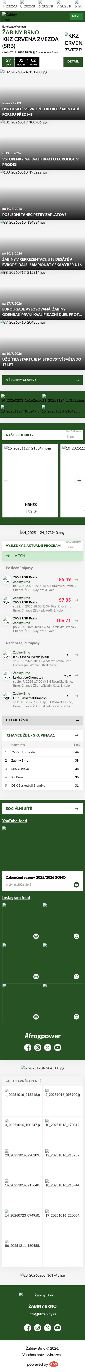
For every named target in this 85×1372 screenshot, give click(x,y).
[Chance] (22, 398)
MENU (76, 16)
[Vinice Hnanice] (42, 532)
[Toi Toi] (22, 1132)
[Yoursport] (63, 409)
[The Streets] (63, 398)
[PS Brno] (63, 1132)
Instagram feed (16, 898)
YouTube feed (14, 821)
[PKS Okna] (63, 1162)
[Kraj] (63, 1192)
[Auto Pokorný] (22, 1222)
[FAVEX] (22, 1162)
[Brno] (22, 1192)
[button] (6, 480)
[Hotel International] (63, 1101)
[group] (23, 4)
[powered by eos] (42, 1364)
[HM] (22, 1252)
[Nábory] (22, 409)
